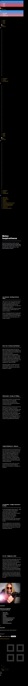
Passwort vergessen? (5, 638)
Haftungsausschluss (7, 623)
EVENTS (4, 615)
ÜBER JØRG (5, 612)
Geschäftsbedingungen (8, 619)
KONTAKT (5, 616)
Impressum (5, 621)
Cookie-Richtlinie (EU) (7, 620)
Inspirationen (5, 614)
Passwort (2, 634)
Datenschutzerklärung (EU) (9, 618)
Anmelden (13, 636)
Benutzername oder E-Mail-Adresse (8, 630)
